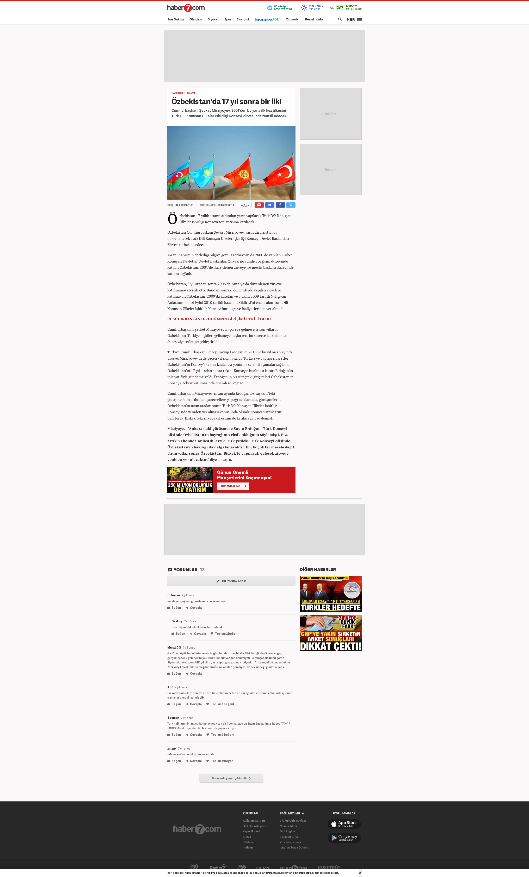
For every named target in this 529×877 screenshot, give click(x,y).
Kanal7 (194, 868)
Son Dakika (175, 19)
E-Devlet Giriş (289, 837)
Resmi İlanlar (314, 19)
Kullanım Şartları (254, 820)
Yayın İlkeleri (251, 831)
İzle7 (293, 868)
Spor (227, 19)
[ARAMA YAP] (339, 19)
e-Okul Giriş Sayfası (293, 820)
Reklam (248, 842)
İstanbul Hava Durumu (294, 847)
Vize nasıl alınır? (290, 842)
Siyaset (213, 19)
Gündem (195, 19)
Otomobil (292, 19)
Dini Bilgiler (287, 831)
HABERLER (177, 93)
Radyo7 (218, 868)
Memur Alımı (288, 826)
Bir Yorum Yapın (233, 581)
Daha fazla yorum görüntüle (230, 778)
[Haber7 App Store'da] (344, 824)
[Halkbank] (267, 19)
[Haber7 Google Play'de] (344, 838)
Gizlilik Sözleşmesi (255, 826)
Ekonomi (243, 19)
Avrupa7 (242, 868)
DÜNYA (191, 93)
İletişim (248, 847)
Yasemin (328, 868)
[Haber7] (186, 8)
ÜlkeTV (262, 868)
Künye (247, 837)
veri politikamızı (307, 873)
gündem (195, 376)
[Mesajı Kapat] (360, 873)
